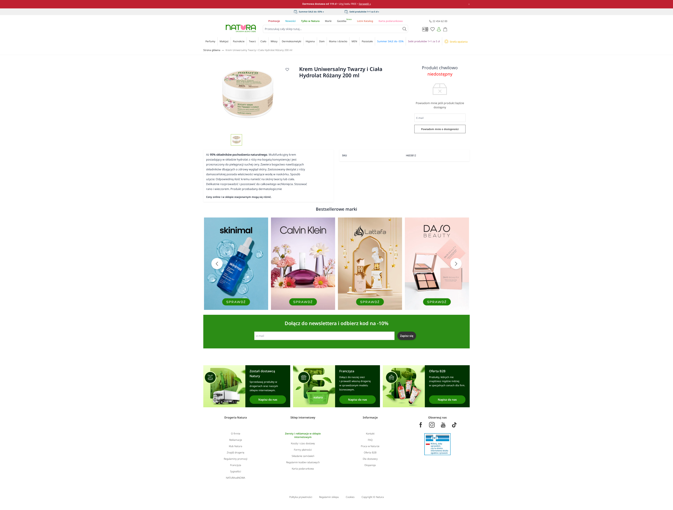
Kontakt (370, 433)
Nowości (290, 21)
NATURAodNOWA (235, 477)
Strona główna (211, 50)
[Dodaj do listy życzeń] (287, 69)
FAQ (370, 439)
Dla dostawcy (370, 458)
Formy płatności (303, 449)
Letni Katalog (365, 21)
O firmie (235, 433)
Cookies (350, 497)
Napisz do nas (267, 400)
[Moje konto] (439, 29)
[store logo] (241, 28)
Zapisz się (406, 336)
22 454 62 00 (440, 21)
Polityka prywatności (300, 497)
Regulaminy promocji (235, 458)
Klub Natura (235, 446)
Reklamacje (235, 439)
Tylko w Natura (310, 21)
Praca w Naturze (370, 446)
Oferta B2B (370, 452)
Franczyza (235, 465)
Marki (328, 21)
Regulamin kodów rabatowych (303, 462)
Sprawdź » (365, 3)
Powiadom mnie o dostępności (440, 129)
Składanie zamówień (303, 456)
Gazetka (344, 21)
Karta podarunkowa (391, 21)
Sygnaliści (235, 471)
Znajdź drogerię (235, 452)
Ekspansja (370, 465)
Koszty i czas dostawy (303, 443)
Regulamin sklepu (329, 497)
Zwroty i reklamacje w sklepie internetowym (303, 435)
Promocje (274, 21)
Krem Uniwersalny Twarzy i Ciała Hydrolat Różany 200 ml (259, 50)
